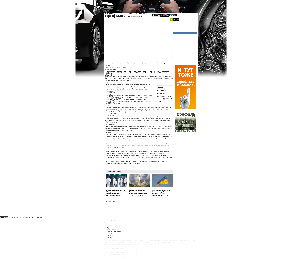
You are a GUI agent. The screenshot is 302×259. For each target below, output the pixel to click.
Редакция (110, 228)
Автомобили (138, 16)
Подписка (110, 235)
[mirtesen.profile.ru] (174, 42)
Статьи (107, 64)
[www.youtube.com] (174, 39)
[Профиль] (115, 16)
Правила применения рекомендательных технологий (120, 256)
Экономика (136, 63)
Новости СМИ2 (110, 201)
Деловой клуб (161, 63)
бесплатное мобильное (113, 163)
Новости (131, 16)
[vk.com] (185, 33)
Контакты (110, 233)
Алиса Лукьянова (121, 67)
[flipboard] (174, 57)
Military (128, 63)
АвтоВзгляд (109, 101)
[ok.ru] (174, 36)
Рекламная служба (113, 230)
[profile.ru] (174, 54)
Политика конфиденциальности (114, 254)
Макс (122, 161)
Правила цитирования (114, 231)
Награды (109, 237)
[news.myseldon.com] (174, 45)
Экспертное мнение (148, 63)
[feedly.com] (174, 51)
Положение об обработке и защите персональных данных (122, 252)
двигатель (114, 167)
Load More (139, 206)
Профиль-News (136, 161)
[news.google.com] (174, 48)
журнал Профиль (147, 161)
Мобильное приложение (114, 226)
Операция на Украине (116, 63)
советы (120, 167)
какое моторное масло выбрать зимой (140, 151)
